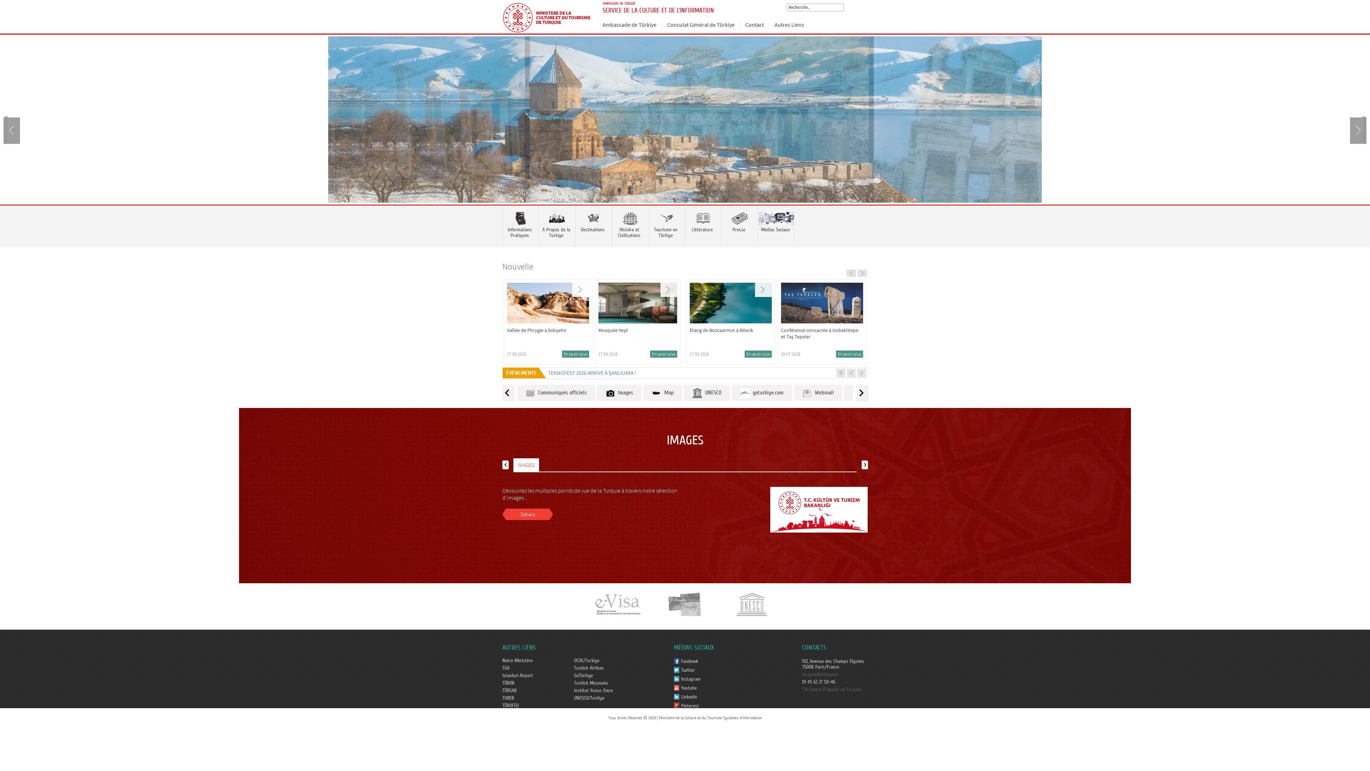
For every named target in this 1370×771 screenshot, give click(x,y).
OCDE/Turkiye (586, 661)
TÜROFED (510, 706)
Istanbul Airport (517, 676)
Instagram (691, 679)
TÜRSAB (509, 691)
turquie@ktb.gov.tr (820, 674)
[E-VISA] (617, 603)
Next (1357, 130)
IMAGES (526, 465)
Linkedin (689, 697)
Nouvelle (517, 266)
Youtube (689, 688)
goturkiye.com (766, 392)
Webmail (823, 392)
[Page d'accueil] (549, 17)
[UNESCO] (751, 603)
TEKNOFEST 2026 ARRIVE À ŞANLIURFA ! (592, 372)
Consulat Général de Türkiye (701, 24)
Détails (528, 514)
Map (667, 392)
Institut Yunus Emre (593, 691)
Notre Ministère (517, 661)
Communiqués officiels (561, 392)
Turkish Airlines (589, 668)
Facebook (689, 661)
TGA (505, 668)
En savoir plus (586, 354)
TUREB (508, 698)
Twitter (688, 670)
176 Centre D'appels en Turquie (831, 689)
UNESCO (711, 392)
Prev (12, 130)
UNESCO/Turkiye (589, 698)
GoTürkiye (583, 676)
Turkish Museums (591, 683)
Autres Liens (789, 24)
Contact (754, 24)
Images (624, 392)
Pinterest (690, 706)
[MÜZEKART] (685, 603)
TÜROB (508, 683)
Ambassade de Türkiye (629, 24)
